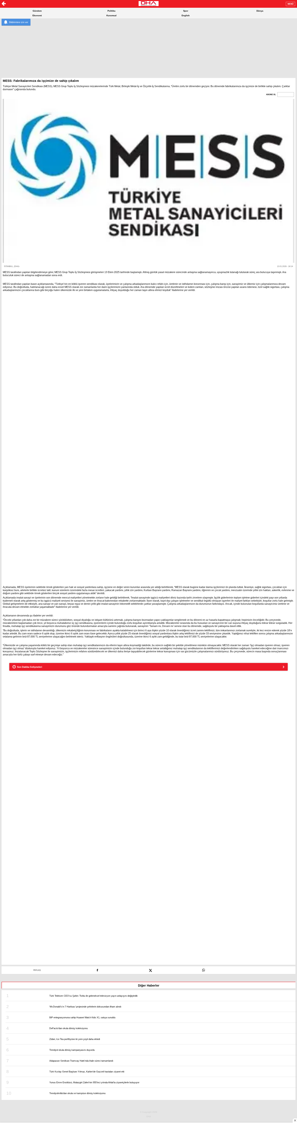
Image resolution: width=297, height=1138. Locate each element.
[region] (148, 49)
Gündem (37, 11)
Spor (185, 11)
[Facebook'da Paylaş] (97, 969)
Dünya (259, 11)
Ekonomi (37, 15)
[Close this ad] (295, 1120)
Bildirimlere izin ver (18, 22)
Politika (111, 11)
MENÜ (290, 4)
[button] (148, 181)
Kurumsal (111, 15)
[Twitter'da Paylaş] (150, 969)
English (186, 15)
